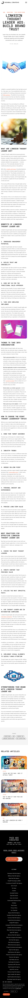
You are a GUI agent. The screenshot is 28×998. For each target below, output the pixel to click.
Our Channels (14, 910)
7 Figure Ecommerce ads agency (14, 947)
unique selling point (13, 472)
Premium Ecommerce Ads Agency (14, 954)
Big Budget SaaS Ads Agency (14, 979)
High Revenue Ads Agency (14, 952)
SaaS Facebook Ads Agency (14, 976)
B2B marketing (6, 95)
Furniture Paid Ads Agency (14, 917)
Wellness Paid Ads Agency (14, 875)
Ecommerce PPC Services (14, 964)
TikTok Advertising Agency (14, 944)
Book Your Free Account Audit (14, 851)
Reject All (13, 991)
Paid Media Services (14, 959)
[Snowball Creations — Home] (10, 2)
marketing (10, 12)
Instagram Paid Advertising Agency (14, 925)
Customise (6, 991)
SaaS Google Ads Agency (14, 967)
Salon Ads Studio (14, 898)
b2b (4, 12)
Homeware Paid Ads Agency (14, 873)
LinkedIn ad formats (11, 169)
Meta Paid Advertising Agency (14, 930)
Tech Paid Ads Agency (14, 939)
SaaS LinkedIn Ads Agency (14, 974)
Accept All (6, 994)
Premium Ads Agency (14, 957)
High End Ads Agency (14, 949)
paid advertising (20, 12)
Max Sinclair (14, 905)
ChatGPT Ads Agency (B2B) (14, 880)
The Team (14, 888)
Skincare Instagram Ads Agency (14, 937)
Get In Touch (14, 885)
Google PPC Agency (14, 922)
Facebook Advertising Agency (14, 915)
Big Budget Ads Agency (14, 962)
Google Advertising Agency (14, 920)
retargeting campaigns (6, 616)
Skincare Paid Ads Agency (14, 935)
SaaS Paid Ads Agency (14, 878)
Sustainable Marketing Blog (14, 900)
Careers (14, 890)
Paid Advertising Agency (14, 942)
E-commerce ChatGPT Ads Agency (14, 883)
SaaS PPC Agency (14, 932)
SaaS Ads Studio (14, 895)
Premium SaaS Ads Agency (14, 971)
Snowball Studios (14, 893)
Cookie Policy (18, 988)
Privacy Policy (14, 907)
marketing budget (10, 380)
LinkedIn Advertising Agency (14, 927)
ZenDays (14, 903)
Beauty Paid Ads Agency (14, 912)
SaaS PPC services (14, 969)
